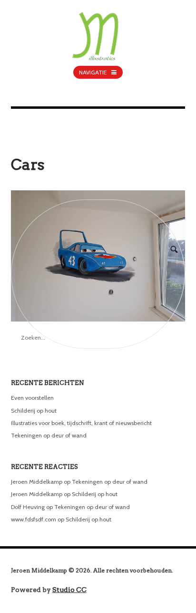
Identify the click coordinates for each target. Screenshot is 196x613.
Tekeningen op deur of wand (49, 435)
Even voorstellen (32, 397)
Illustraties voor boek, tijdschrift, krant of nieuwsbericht (81, 422)
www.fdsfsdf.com (33, 519)
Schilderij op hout (34, 410)
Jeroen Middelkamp (36, 481)
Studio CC (69, 589)
